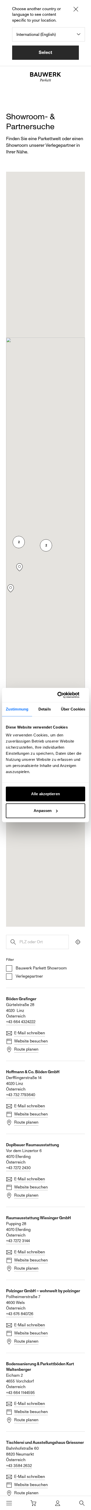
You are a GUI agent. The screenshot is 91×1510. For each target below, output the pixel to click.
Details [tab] (44, 709)
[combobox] (48, 34)
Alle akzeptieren (45, 794)
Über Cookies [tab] (73, 709)
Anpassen (43, 810)
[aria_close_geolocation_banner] (76, 10)
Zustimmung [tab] (17, 709)
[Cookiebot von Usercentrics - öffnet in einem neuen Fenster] (64, 695)
